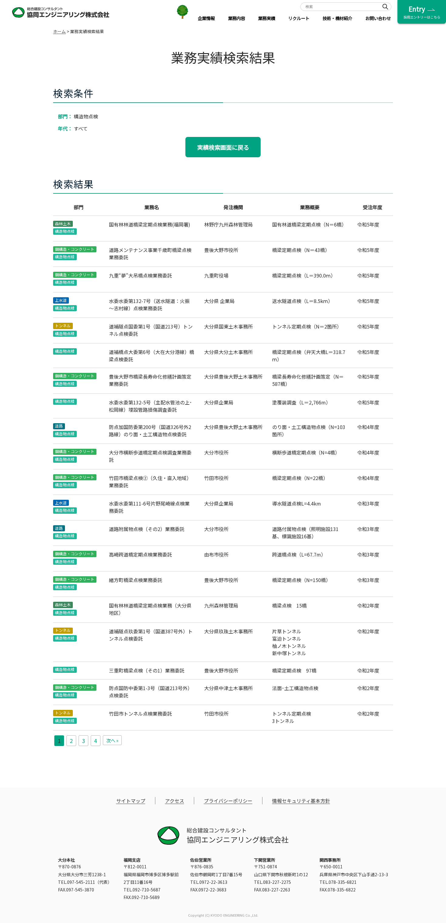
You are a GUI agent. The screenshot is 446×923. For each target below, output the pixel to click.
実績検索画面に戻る (223, 147)
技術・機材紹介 (337, 18)
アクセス (174, 800)
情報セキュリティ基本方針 (301, 800)
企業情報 (206, 18)
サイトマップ (130, 800)
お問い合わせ (378, 18)
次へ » (112, 740)
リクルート (298, 18)
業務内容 (236, 18)
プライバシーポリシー (228, 800)
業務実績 (266, 18)
